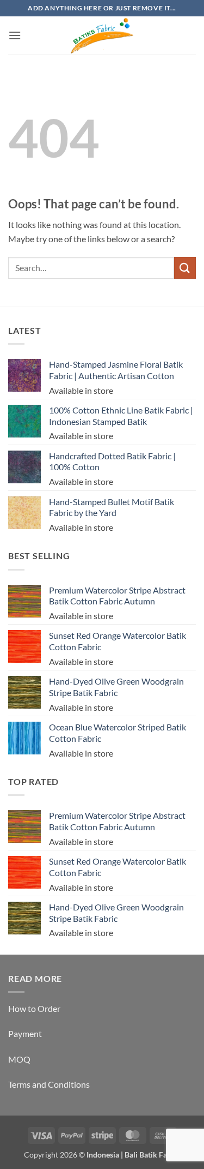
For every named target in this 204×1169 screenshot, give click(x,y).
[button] (14, 35)
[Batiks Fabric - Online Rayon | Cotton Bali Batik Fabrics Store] (102, 35)
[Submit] (185, 267)
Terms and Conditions (49, 1084)
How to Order (34, 1008)
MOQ (19, 1059)
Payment (25, 1033)
